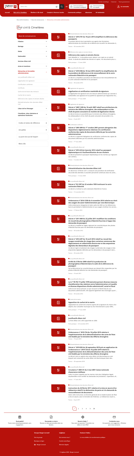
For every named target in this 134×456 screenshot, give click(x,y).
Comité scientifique (103, 2)
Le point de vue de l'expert (28, 137)
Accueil (7, 12)
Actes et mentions (24, 66)
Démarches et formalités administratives (58, 20)
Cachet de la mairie (24, 95)
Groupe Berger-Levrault (41, 433)
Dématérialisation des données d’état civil (30, 103)
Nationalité (22, 56)
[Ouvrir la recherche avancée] (57, 6)
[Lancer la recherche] (61, 6)
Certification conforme (25, 84)
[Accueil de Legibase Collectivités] (11, 6)
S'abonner (114, 2)
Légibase (62, 433)
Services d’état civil (24, 61)
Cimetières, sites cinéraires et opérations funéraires (28, 114)
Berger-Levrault (41, 444)
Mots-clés (22, 144)
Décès (20, 51)
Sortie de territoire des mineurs (28, 91)
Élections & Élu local (37, 12)
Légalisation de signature (26, 81)
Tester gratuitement (124, 2)
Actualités (22, 130)
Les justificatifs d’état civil (26, 77)
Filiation (20, 41)
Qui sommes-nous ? (64, 437)
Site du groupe (38, 437)
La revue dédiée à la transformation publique (92, 437)
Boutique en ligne (39, 441)
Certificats (21, 88)
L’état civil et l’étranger (25, 108)
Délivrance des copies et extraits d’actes (31, 99)
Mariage (20, 46)
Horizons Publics (85, 433)
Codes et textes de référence (29, 123)
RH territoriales (100, 12)
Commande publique (74, 12)
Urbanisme (88, 12)
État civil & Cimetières (20, 12)
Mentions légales (64, 444)
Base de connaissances (37, 20)
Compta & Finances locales (55, 12)
